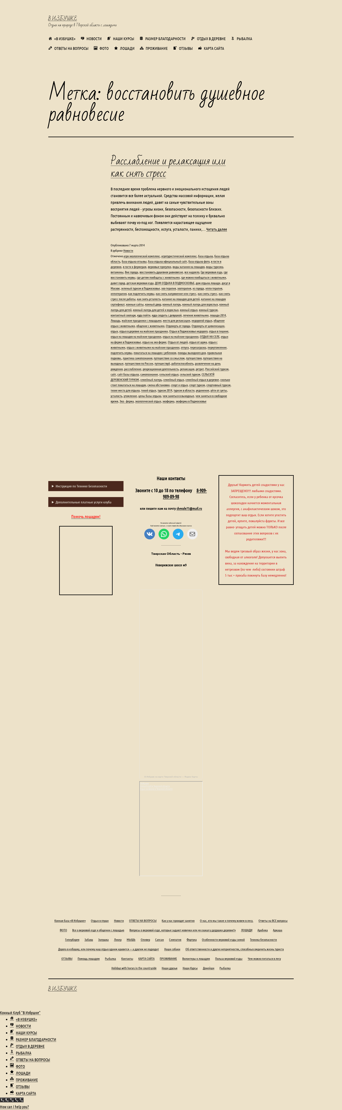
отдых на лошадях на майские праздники (136, 336)
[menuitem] (23, 1019)
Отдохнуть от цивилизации (208, 326)
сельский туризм (190, 374)
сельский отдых (169, 374)
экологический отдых (148, 401)
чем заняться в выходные (178, 396)
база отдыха (205, 256)
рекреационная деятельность (161, 369)
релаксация (187, 369)
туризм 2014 (165, 390)
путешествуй (162, 363)
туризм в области (184, 390)
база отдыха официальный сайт (167, 261)
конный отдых (189, 310)
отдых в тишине (218, 331)
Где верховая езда (211, 272)
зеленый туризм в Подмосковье (140, 288)
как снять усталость (149, 299)
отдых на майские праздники (181, 336)
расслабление (132, 369)
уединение (202, 390)
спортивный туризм (218, 385)
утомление (130, 396)
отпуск (185, 347)
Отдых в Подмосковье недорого (188, 331)
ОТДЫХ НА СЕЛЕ (209, 336)
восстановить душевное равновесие (161, 272)
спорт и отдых (179, 385)
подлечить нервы (121, 353)
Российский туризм (217, 369)
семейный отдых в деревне (202, 379)
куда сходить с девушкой (167, 315)
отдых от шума (198, 342)
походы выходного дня (192, 353)
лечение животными (196, 315)
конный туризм (208, 310)
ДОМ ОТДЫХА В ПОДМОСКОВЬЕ (174, 283)
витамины (117, 272)
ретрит (200, 369)
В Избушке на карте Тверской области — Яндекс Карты (171, 777)
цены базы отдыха (149, 396)
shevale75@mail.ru (189, 508)
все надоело (191, 272)
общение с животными (150, 326)
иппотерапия (119, 293)
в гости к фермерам (134, 267)
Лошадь (115, 320)
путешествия (194, 358)
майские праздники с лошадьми (142, 320)
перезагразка (198, 347)
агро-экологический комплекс (142, 256)
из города (198, 288)
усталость (116, 396)
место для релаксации (176, 320)
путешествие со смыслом (169, 358)
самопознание (149, 374)
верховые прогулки (159, 267)
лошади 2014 (218, 315)
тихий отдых (148, 390)
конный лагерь (171, 304)
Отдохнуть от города (178, 326)
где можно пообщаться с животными (203, 277)
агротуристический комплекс (179, 256)
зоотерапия (184, 288)
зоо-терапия (168, 288)
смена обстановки (158, 385)
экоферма (168, 401)
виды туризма (214, 267)
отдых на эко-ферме (154, 342)
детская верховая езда (140, 283)
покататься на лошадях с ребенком (155, 353)
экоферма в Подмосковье (191, 401)
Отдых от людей (178, 342)
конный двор (153, 304)
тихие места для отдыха (125, 390)
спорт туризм (197, 385)
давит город (118, 283)
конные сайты (135, 304)
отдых (114, 331)
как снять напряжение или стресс (176, 293)
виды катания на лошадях (189, 267)
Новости (128, 250)
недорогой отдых (202, 320)
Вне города (131, 272)
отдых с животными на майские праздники (153, 347)
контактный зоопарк (123, 315)
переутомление (217, 347)
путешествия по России (139, 363)
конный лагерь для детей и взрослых (156, 310)
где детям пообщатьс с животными (158, 277)
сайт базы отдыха (128, 374)
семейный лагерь (151, 379)
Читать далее (216, 229)
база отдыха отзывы (134, 261)
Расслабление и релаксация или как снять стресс (168, 167)
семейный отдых (173, 379)
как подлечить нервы (141, 293)
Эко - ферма (127, 401)
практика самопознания (137, 358)
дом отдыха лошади (208, 283)
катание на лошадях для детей (181, 299)
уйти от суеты (219, 390)
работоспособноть (182, 363)
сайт (113, 374)
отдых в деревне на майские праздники (143, 331)
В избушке (62, 18)
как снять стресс (207, 293)
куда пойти (143, 315)
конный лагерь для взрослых (200, 304)
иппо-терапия (213, 288)
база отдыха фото (199, 261)
